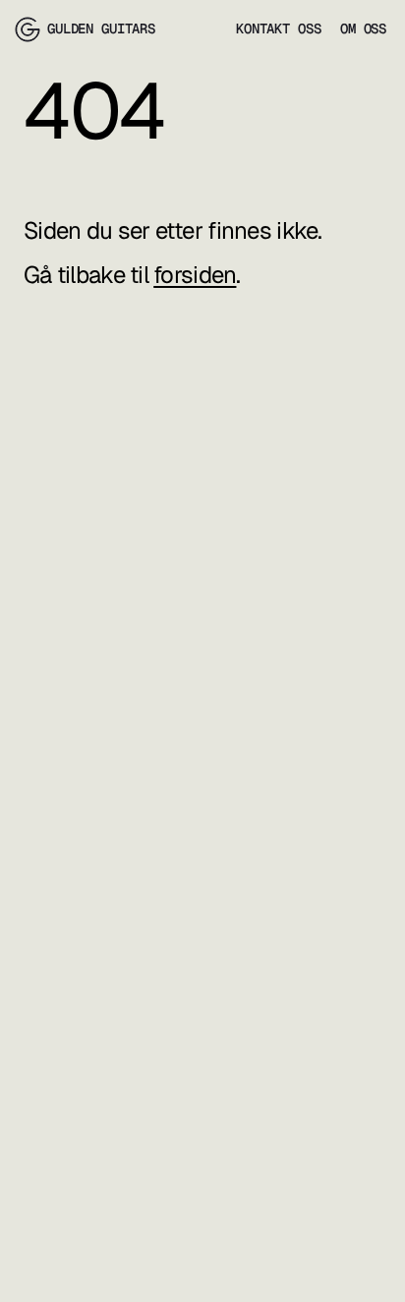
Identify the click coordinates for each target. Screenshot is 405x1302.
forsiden (194, 274)
